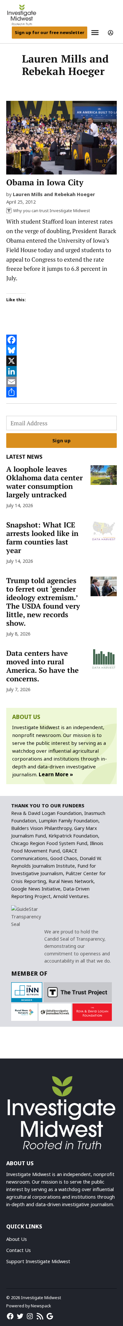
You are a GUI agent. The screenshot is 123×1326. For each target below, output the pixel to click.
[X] (61, 361)
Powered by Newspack (28, 1306)
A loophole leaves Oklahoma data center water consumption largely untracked (44, 482)
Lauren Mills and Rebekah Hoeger (54, 194)
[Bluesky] (61, 350)
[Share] (61, 392)
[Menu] (95, 32)
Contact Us (18, 1250)
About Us (16, 1239)
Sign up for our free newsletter (49, 32)
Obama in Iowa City (44, 182)
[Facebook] (61, 340)
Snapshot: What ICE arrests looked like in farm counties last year (42, 537)
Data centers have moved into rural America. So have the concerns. (42, 666)
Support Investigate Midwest (38, 1261)
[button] (26, 992)
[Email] (61, 382)
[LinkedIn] (61, 371)
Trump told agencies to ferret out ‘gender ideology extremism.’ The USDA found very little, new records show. (43, 602)
